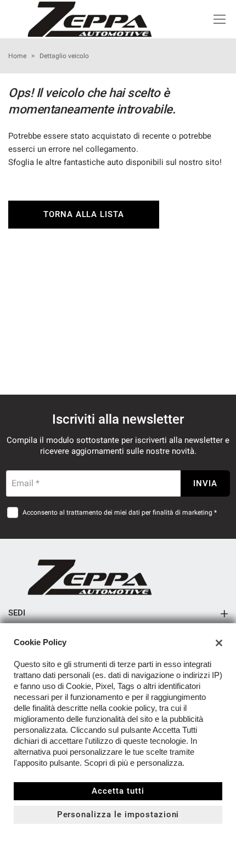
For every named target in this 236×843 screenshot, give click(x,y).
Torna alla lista (83, 214)
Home (17, 56)
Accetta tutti (118, 791)
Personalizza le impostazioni (118, 814)
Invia (205, 483)
